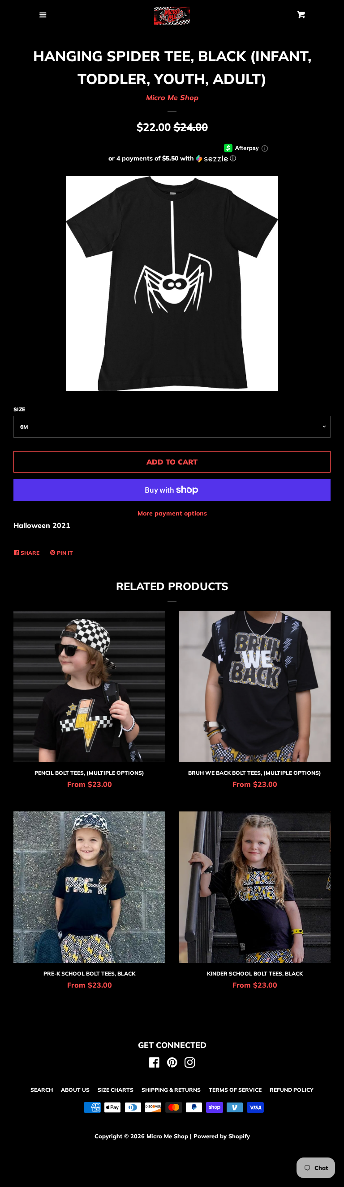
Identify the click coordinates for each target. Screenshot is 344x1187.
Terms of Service (235, 1089)
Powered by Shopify (222, 1136)
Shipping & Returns (171, 1089)
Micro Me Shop (172, 97)
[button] (172, 158)
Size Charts (115, 1089)
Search (41, 1089)
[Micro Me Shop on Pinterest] (172, 1064)
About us (75, 1089)
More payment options (172, 513)
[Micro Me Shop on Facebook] (154, 1064)
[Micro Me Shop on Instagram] (190, 1064)
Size (19, 409)
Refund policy (292, 1089)
